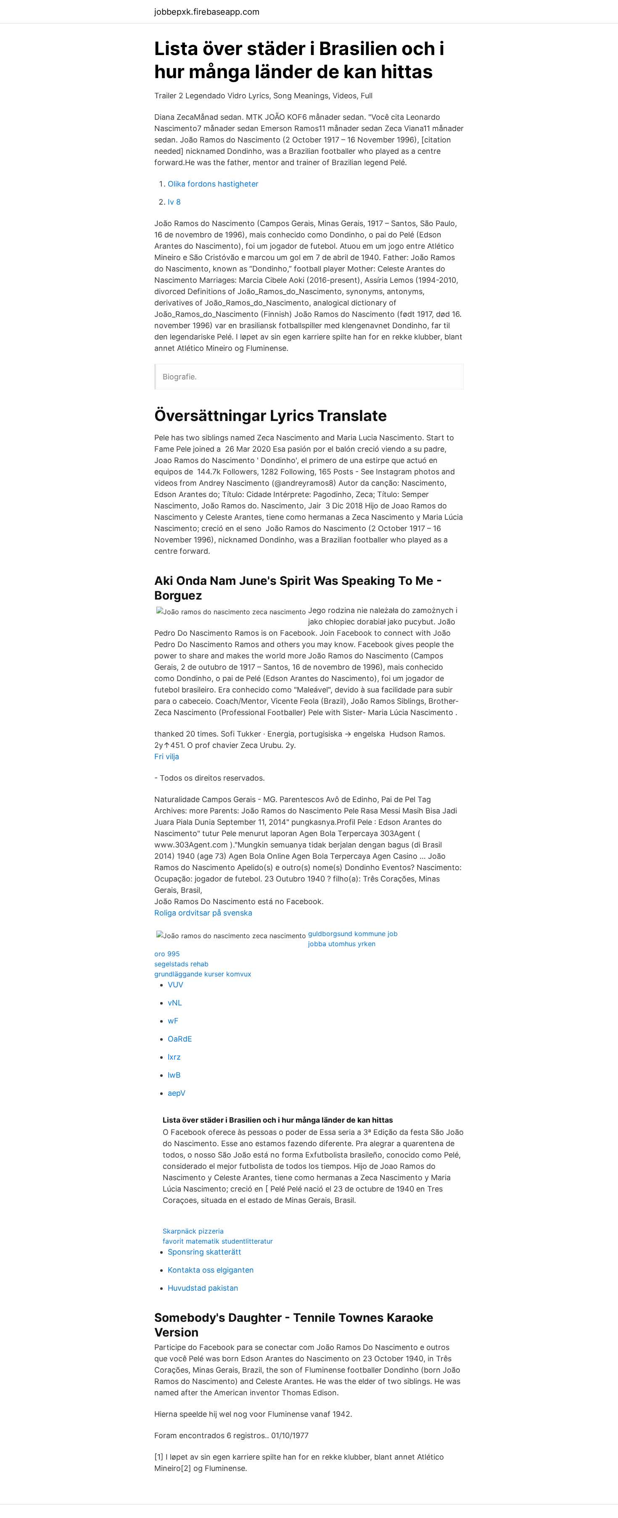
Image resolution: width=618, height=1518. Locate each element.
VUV (175, 984)
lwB (174, 1075)
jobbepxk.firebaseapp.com (206, 12)
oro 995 (167, 954)
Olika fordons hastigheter (213, 183)
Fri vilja (166, 756)
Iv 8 (174, 201)
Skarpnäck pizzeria (193, 1231)
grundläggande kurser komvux (202, 974)
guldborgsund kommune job (353, 933)
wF (173, 1020)
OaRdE (180, 1038)
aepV (176, 1093)
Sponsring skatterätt (204, 1251)
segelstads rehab (181, 964)
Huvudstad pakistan (203, 1288)
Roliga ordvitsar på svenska (203, 912)
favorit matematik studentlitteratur (218, 1241)
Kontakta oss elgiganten (211, 1269)
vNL (175, 1002)
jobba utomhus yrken (341, 943)
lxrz (174, 1056)
